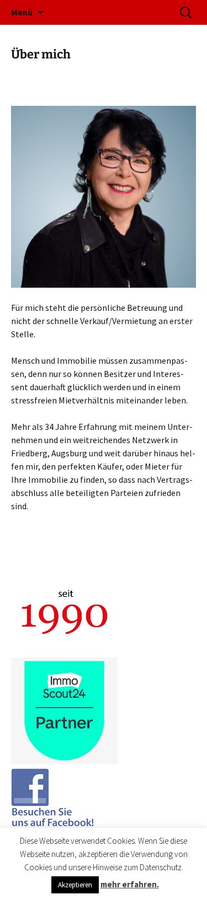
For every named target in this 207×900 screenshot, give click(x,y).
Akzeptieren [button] (75, 885)
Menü (22, 12)
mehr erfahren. (129, 884)
